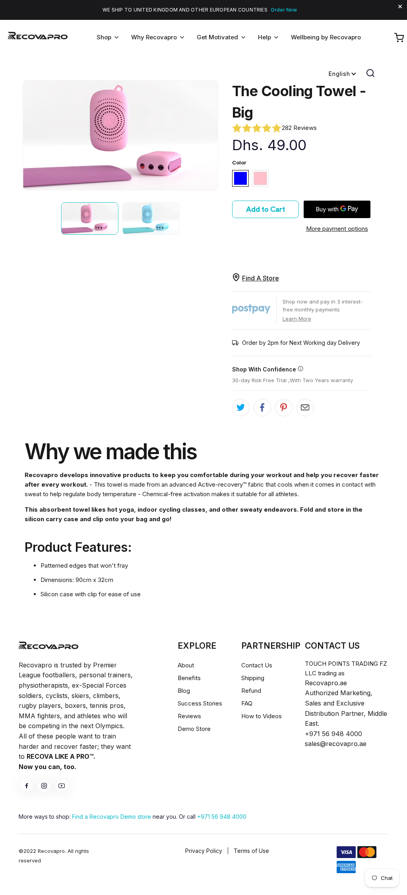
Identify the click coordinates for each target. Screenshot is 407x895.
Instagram (44, 786)
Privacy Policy (203, 850)
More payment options (337, 228)
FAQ (246, 703)
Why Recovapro (154, 37)
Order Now (284, 10)
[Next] (208, 135)
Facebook (27, 786)
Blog (184, 690)
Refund (251, 690)
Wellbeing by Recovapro (326, 37)
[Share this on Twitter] (241, 407)
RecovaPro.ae (38, 38)
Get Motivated (217, 37)
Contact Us (256, 665)
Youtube (62, 786)
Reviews (189, 716)
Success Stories (200, 703)
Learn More (297, 318)
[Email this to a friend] (305, 407)
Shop (104, 37)
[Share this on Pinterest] (284, 407)
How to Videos (261, 716)
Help (264, 37)
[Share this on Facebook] (262, 407)
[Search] (370, 73)
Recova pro (48, 645)
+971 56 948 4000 (221, 816)
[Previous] (33, 135)
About (186, 665)
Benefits (189, 678)
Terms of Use (251, 850)
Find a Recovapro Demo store (111, 816)
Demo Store (194, 729)
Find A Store (260, 278)
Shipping (252, 678)
